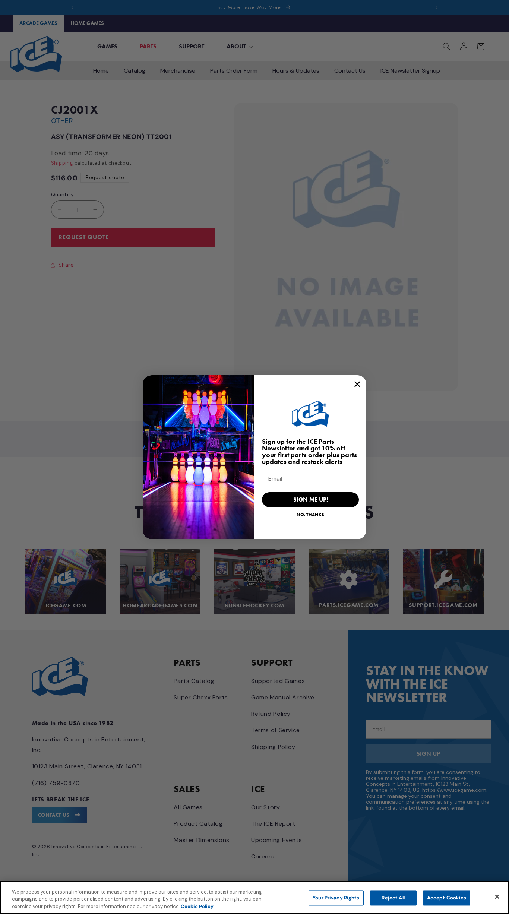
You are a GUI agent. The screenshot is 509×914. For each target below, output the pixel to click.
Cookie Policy (197, 906)
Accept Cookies (447, 898)
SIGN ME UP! (310, 499)
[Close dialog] (357, 384)
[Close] (497, 896)
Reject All (393, 898)
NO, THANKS (310, 514)
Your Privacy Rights (336, 898)
